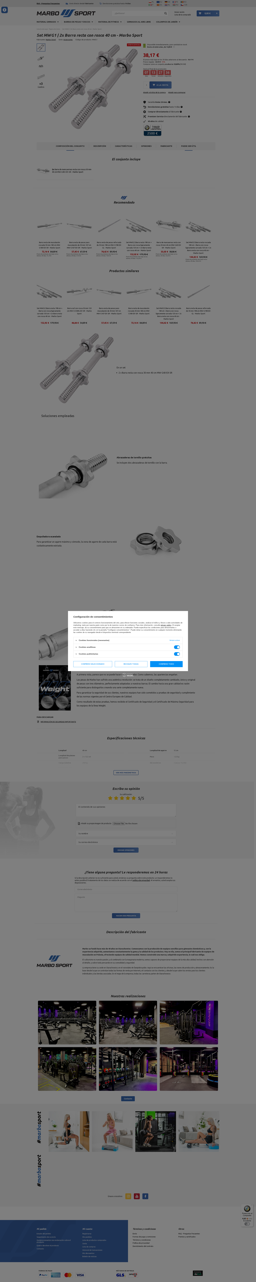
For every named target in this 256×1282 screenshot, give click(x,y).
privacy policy (166, 625)
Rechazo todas (131, 664)
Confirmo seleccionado (92, 664)
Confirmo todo (166, 664)
